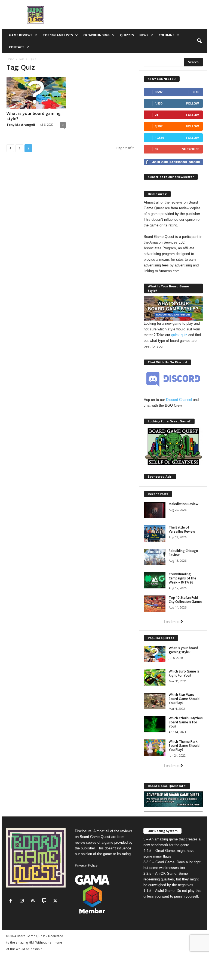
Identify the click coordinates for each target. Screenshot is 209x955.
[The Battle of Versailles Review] (154, 533)
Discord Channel (179, 400)
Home (10, 59)
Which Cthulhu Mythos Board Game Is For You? (186, 722)
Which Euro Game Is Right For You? (184, 673)
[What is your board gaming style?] (36, 93)
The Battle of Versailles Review (182, 529)
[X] (56, 901)
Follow (192, 103)
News (143, 35)
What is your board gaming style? (34, 115)
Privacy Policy (86, 865)
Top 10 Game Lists (58, 35)
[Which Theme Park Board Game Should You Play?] (154, 747)
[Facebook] (11, 901)
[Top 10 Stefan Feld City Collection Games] (154, 603)
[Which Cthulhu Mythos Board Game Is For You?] (154, 724)
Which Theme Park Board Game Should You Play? (184, 745)
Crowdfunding (96, 35)
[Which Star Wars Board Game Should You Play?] (154, 701)
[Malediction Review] (154, 510)
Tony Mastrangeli (21, 124)
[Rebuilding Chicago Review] (154, 557)
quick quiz (179, 335)
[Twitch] (45, 901)
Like (196, 92)
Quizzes (127, 35)
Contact (16, 47)
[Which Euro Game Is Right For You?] (154, 677)
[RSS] (34, 901)
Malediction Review (183, 504)
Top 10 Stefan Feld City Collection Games (185, 599)
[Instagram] (23, 901)
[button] (199, 41)
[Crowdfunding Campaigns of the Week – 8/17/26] (154, 580)
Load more (172, 622)
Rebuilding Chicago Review (183, 552)
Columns (166, 35)
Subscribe (190, 149)
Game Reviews (20, 35)
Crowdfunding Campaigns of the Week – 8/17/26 (182, 578)
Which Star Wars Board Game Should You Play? (184, 698)
